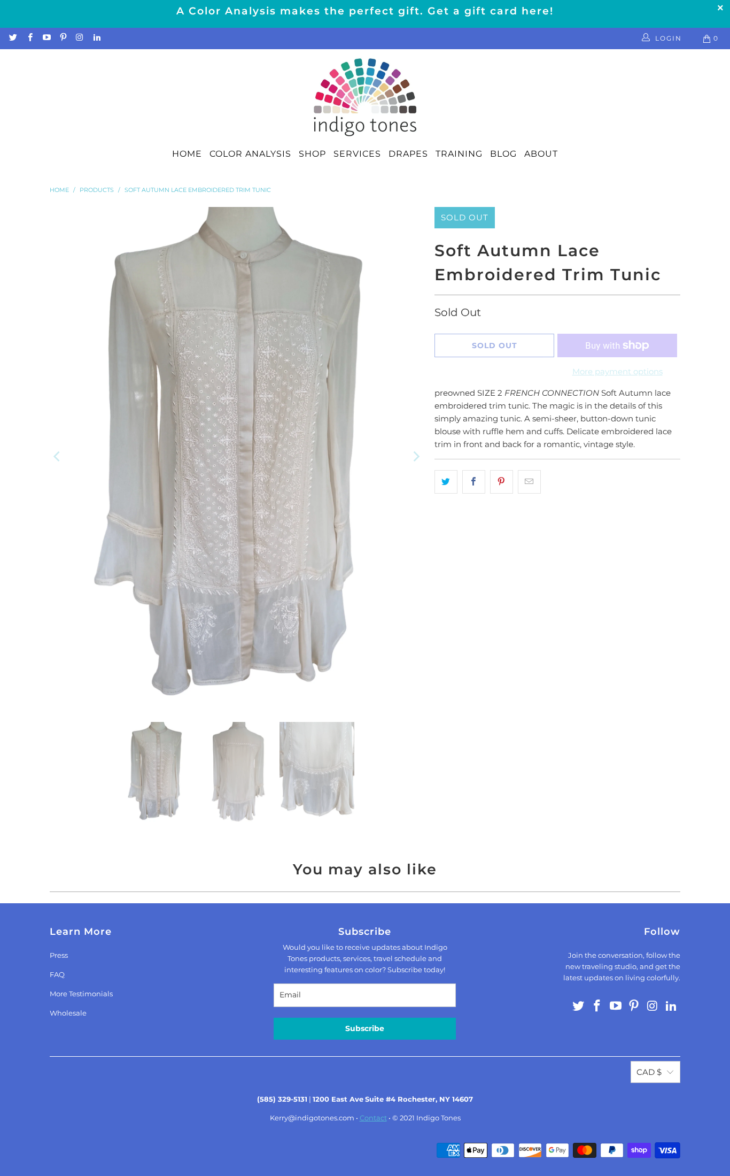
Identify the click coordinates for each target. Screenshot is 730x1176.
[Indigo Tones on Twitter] (12, 38)
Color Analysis (250, 154)
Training (459, 154)
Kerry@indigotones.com (312, 1117)
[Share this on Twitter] (445, 482)
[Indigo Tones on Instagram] (79, 38)
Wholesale (68, 1013)
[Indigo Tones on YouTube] (46, 38)
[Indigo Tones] (365, 98)
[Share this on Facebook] (473, 482)
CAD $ (649, 1072)
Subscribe (364, 1028)
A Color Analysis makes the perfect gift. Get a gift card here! (365, 11)
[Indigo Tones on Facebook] (29, 38)
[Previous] (57, 456)
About (541, 154)
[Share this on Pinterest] (501, 482)
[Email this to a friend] (529, 482)
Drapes (408, 154)
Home (187, 154)
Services (357, 154)
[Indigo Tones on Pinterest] (62, 38)
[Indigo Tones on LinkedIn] (95, 38)
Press (59, 955)
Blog (503, 154)
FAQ (57, 974)
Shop (312, 154)
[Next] (415, 456)
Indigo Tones (438, 1117)
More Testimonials (81, 993)
